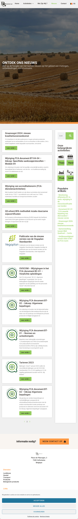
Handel (71, 163)
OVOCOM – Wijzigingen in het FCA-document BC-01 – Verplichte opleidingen (34, 271)
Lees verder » (11, 148)
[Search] (70, 135)
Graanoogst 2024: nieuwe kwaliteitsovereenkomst (18, 134)
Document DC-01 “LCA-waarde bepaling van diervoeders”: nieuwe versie (65, 213)
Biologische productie (11, 482)
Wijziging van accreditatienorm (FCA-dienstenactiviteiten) (23, 187)
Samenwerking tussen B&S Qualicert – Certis (65, 231)
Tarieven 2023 (26, 362)
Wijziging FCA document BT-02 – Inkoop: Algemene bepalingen (33, 303)
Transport (64, 163)
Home (17, 3)
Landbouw (7, 473)
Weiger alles (39, 506)
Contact (63, 3)
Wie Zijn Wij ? (42, 3)
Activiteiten (27, 3)
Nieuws (54, 3)
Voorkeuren (39, 512)
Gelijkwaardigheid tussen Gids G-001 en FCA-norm (65, 238)
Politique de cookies (33, 516)
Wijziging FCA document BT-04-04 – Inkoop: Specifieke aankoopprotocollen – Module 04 (25, 161)
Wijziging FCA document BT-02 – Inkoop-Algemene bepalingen (33, 392)
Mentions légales (45, 516)
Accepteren (39, 500)
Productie (63, 178)
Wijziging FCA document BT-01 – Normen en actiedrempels (33, 333)
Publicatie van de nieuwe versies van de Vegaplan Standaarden (31, 239)
